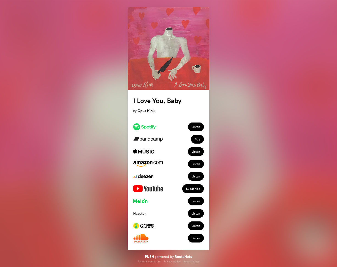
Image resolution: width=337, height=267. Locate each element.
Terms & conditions (149, 261)
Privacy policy (172, 261)
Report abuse (191, 261)
